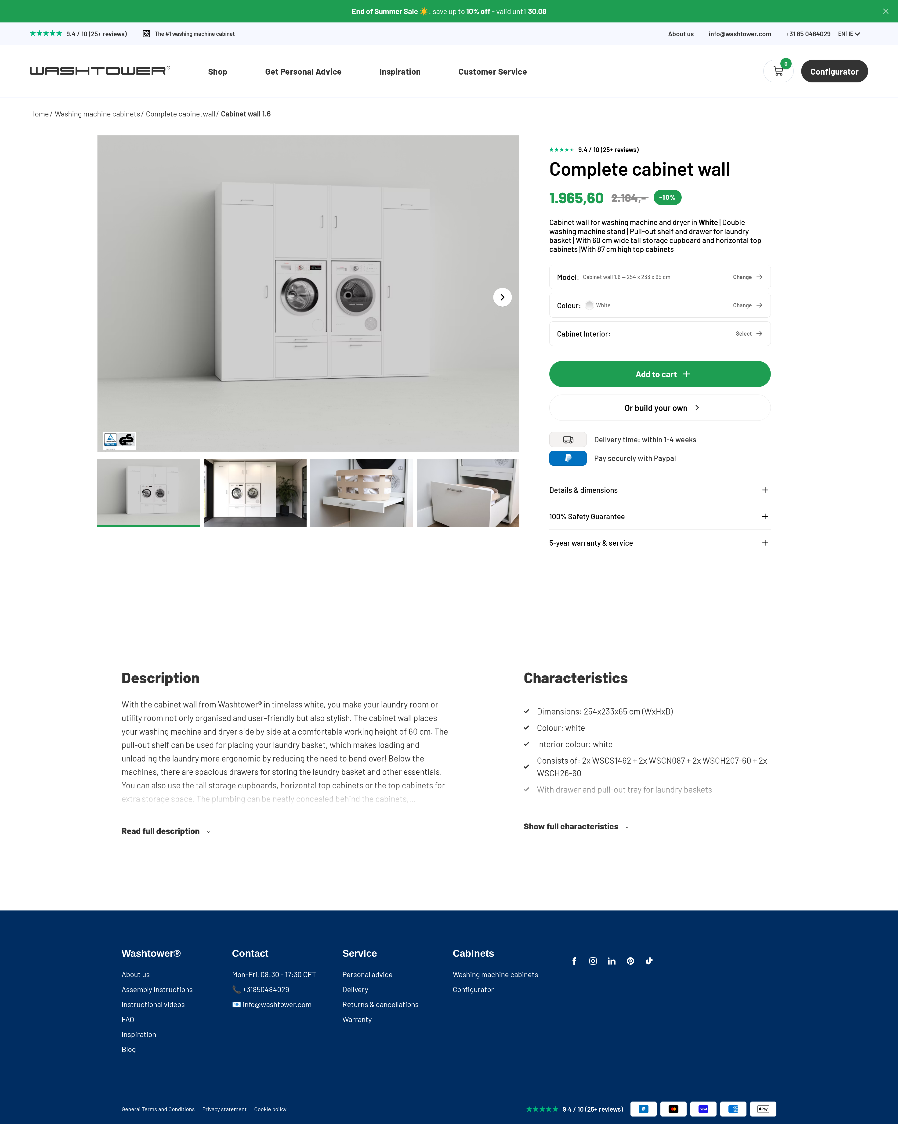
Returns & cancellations (380, 1004)
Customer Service (493, 71)
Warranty (357, 1019)
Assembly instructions (157, 989)
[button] (660, 277)
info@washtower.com (740, 33)
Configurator (473, 989)
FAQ (128, 1019)
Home (39, 113)
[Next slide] (502, 297)
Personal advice (367, 974)
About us (681, 33)
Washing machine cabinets (97, 113)
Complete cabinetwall (180, 113)
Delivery (355, 989)
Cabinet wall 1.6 (246, 113)
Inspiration (400, 71)
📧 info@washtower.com (271, 1004)
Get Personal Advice (303, 71)
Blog (129, 1048)
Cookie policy (270, 1109)
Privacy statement (224, 1109)
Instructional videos (153, 1004)
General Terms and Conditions (158, 1109)
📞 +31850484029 (260, 989)
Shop (217, 71)
